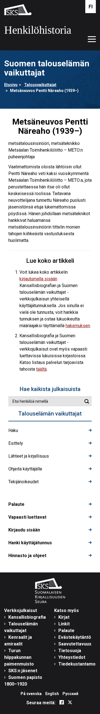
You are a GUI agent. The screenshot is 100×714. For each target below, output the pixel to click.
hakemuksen (78, 325)
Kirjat (63, 617)
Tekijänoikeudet (23, 481)
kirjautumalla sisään (38, 278)
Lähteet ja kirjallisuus (28, 456)
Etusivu (11, 84)
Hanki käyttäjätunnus (30, 542)
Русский (70, 693)
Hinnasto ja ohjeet (27, 555)
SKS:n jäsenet (22, 670)
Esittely (15, 443)
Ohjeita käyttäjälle (25, 469)
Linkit (64, 623)
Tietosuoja (69, 650)
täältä (41, 369)
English (52, 693)
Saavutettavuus (74, 644)
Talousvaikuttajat (40, 84)
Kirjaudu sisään (24, 530)
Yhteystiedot (71, 657)
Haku (13, 430)
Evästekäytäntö (74, 637)
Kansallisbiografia (27, 617)
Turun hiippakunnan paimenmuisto (19, 657)
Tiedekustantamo (77, 664)
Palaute (16, 504)
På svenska (31, 693)
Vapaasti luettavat (27, 517)
